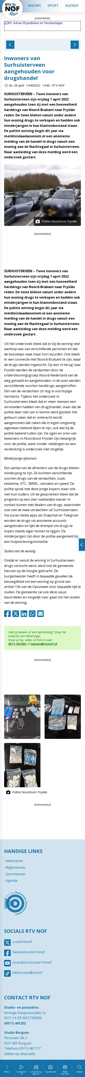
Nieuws (34, 5)
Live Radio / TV (21, 1072)
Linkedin (25, 614)
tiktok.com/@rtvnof (27, 972)
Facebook (8, 614)
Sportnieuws (15, 874)
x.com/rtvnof (22, 941)
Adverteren (14, 861)
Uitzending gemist (36, 1072)
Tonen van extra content (82, 544)
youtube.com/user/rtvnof (32, 962)
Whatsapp (33, 614)
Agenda (72, 5)
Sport (53, 5)
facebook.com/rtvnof (28, 952)
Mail (41, 614)
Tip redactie (50, 1071)
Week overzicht (65, 1072)
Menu (7, 1071)
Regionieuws (15, 867)
